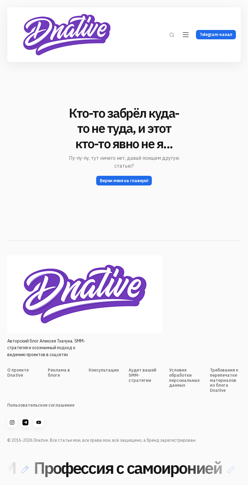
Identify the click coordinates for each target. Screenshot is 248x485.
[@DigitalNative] (39, 422)
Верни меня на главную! (124, 180)
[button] (171, 34)
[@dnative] (25, 422)
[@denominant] (12, 422)
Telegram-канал (216, 34)
